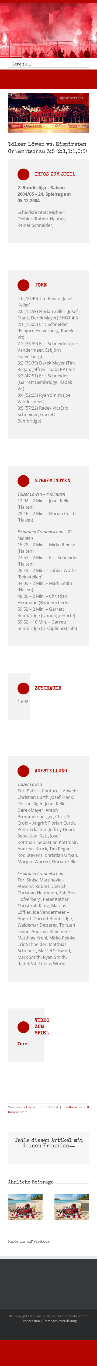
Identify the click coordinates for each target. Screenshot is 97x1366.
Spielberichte (72, 1107)
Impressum (31, 1320)
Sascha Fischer (26, 1107)
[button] (12, 1207)
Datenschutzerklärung (60, 1320)
